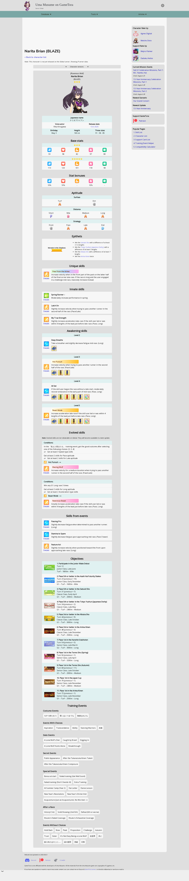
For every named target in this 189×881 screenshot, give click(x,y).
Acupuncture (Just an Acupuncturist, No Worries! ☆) (65, 800)
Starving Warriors (88, 728)
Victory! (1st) (49, 812)
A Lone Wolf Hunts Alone (54, 746)
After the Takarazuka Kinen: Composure (61, 764)
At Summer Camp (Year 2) (55, 788)
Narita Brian (77, 76)
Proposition (75, 830)
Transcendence (62, 728)
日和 (83, 842)
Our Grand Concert (141, 101)
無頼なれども (82, 716)
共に (100, 836)
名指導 (92, 836)
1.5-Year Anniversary (142, 108)
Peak (65, 830)
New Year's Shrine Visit (77, 794)
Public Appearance (52, 758)
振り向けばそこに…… (52, 842)
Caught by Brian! (70, 740)
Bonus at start (50, 776)
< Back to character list (35, 57)
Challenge (88, 830)
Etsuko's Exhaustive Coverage (81, 818)
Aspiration (48, 728)
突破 (76, 842)
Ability (74, 728)
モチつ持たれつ (50, 716)
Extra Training (80, 782)
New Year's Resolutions (54, 794)
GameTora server (90, 869)
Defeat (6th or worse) (90, 812)
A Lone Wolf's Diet (52, 740)
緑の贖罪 (67, 842)
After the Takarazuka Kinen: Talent (77, 758)
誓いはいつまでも (67, 716)
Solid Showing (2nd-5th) (68, 812)
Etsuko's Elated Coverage (54, 818)
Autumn (98, 830)
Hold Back (48, 830)
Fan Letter (73, 788)
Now (58, 830)
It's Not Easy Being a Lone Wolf (73, 836)
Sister (54, 836)
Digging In (84, 740)
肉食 (100, 728)
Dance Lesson (86, 788)
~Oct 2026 (94, 126)
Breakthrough (74, 746)
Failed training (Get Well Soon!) (72, 776)
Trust (46, 836)
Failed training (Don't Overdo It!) (57, 782)
